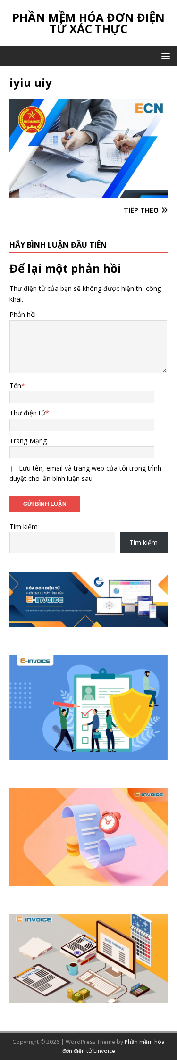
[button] (164, 55)
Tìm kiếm (23, 526)
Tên (15, 385)
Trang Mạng (28, 440)
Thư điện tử (27, 412)
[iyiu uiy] (88, 191)
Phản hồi (22, 314)
